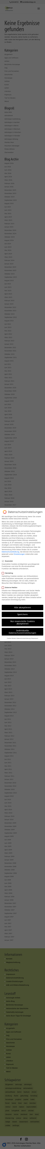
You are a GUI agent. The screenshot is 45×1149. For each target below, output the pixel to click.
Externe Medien (11, 587)
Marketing (9, 573)
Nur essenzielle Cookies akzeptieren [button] (22, 622)
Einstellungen (19, 554)
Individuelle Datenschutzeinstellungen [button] (22, 631)
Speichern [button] (22, 614)
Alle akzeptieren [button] (22, 607)
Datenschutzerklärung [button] (23, 638)
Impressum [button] (34, 638)
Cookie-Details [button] (11, 638)
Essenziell (9, 561)
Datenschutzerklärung (10, 552)
